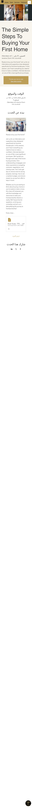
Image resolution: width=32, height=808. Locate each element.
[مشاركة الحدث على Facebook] (20, 249)
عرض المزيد (16, 236)
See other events (16, 81)
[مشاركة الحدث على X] (16, 249)
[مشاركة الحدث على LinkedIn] (12, 249)
